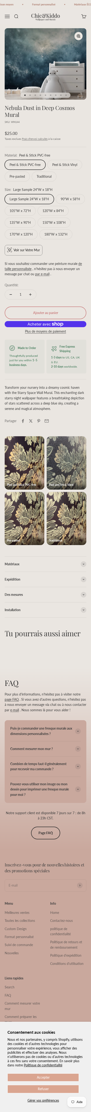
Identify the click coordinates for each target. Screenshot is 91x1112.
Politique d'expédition (65, 955)
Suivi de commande (19, 945)
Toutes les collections (20, 921)
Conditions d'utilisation (67, 964)
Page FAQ (45, 833)
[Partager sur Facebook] (23, 421)
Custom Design (16, 929)
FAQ (8, 995)
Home (54, 913)
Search (9, 987)
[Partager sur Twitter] (31, 421)
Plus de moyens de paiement (45, 331)
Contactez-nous (61, 921)
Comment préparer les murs (21, 1019)
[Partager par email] (47, 421)
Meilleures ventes (17, 913)
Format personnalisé (19, 937)
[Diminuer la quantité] (11, 294)
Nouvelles (12, 953)
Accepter (43, 1077)
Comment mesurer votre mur (22, 1005)
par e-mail (42, 274)
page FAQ (12, 699)
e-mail (14, 710)
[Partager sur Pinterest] (39, 421)
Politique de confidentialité (43, 1065)
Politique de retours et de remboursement (66, 944)
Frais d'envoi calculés (35, 139)
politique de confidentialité (60, 931)
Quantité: (11, 285)
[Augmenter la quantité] (30, 294)
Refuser (43, 1089)
